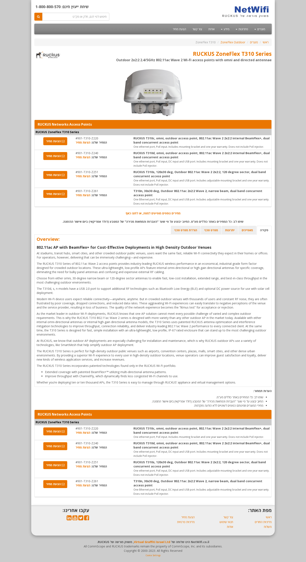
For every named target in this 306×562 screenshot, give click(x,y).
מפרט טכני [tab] (211, 230)
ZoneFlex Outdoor (232, 42)
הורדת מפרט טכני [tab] (185, 230)
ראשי (266, 42)
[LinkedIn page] (69, 519)
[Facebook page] (86, 519)
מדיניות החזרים (263, 522)
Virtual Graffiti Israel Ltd (152, 542)
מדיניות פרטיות (186, 522)
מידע (226, 29)
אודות (211, 29)
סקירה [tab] (264, 230)
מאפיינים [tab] (247, 230)
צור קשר (197, 29)
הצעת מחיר (179, 29)
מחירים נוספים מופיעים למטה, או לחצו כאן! (153, 213)
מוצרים (260, 29)
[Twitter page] (80, 519)
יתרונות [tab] (230, 230)
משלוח (268, 527)
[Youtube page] (74, 519)
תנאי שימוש (226, 522)
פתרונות (243, 29)
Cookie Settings (153, 555)
